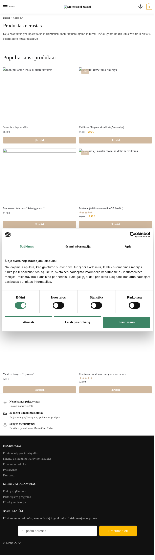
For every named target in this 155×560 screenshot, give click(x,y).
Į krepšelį (39, 140)
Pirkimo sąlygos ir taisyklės (20, 453)
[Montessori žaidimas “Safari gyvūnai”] (39, 176)
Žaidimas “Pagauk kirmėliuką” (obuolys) (101, 127)
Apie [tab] (128, 246)
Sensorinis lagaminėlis (15, 127)
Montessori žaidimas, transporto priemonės (102, 373)
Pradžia (6, 17)
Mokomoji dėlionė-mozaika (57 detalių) (101, 208)
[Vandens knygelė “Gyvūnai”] (39, 341)
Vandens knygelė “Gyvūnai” (18, 373)
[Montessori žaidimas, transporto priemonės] (115, 341)
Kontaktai (9, 475)
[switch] (58, 305)
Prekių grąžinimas (14, 491)
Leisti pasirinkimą (77, 322)
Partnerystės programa (17, 496)
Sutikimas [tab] (27, 246)
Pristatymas (10, 469)
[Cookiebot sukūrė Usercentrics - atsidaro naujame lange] (132, 235)
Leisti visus (127, 322)
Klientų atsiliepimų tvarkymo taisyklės (27, 458)
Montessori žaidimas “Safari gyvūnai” (24, 208)
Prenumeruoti (118, 531)
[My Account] (140, 7)
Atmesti (28, 322)
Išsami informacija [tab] (78, 246)
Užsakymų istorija (14, 502)
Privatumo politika (14, 464)
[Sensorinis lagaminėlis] (39, 94)
